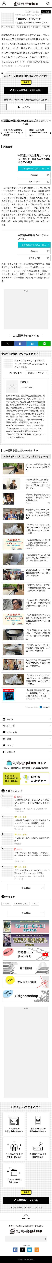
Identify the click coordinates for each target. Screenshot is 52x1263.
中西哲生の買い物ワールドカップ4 (28, 15)
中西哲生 (24, 382)
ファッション (9, 27)
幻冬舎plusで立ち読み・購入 (34, 168)
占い (35, 904)
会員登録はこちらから (27, 1200)
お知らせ (11, 752)
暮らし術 (10, 726)
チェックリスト (22, 904)
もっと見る (26, 888)
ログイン (26, 107)
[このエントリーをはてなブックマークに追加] (29, 1251)
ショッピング (23, 27)
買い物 (46, 27)
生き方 (10, 719)
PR (49, 488)
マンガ (10, 745)
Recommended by (32, 707)
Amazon (34, 175)
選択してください (36, 373)
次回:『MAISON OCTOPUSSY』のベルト (38, 132)
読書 (9, 739)
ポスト (47, 12)
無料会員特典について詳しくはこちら (27, 1207)
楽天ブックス (34, 181)
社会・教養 (12, 732)
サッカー (36, 27)
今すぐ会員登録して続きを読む (27, 90)
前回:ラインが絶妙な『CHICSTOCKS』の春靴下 (13, 132)
